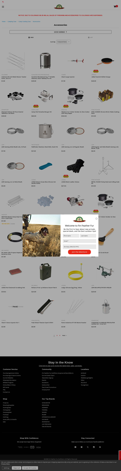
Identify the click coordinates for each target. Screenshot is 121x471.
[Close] (96, 218)
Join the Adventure (79, 252)
